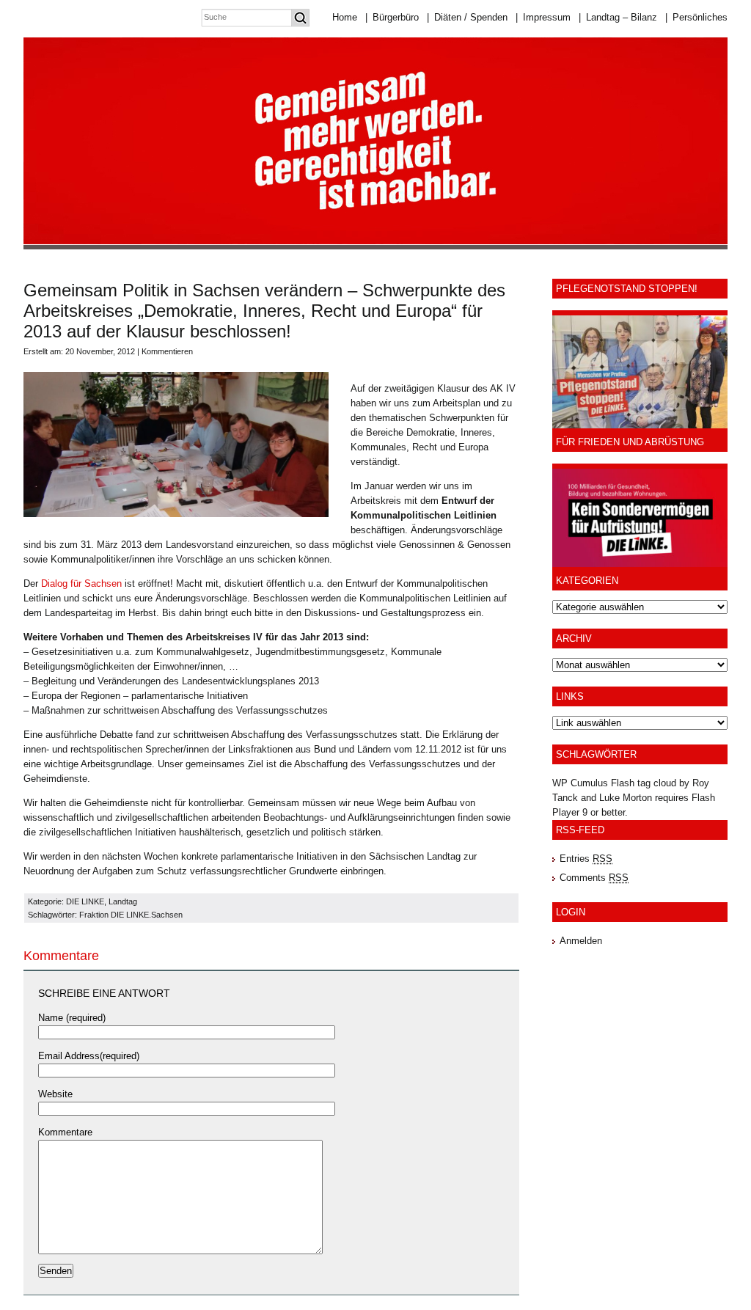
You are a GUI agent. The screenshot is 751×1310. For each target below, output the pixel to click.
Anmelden (581, 940)
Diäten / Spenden (467, 17)
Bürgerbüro (392, 17)
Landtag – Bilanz (618, 17)
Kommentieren (167, 351)
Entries (586, 858)
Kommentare (65, 1132)
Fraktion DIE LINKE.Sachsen (131, 914)
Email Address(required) (88, 1055)
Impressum (543, 17)
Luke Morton (625, 797)
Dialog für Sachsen (81, 583)
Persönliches (696, 17)
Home (344, 17)
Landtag (123, 901)
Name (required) (72, 1017)
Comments (594, 877)
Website (55, 1093)
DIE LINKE (85, 901)
